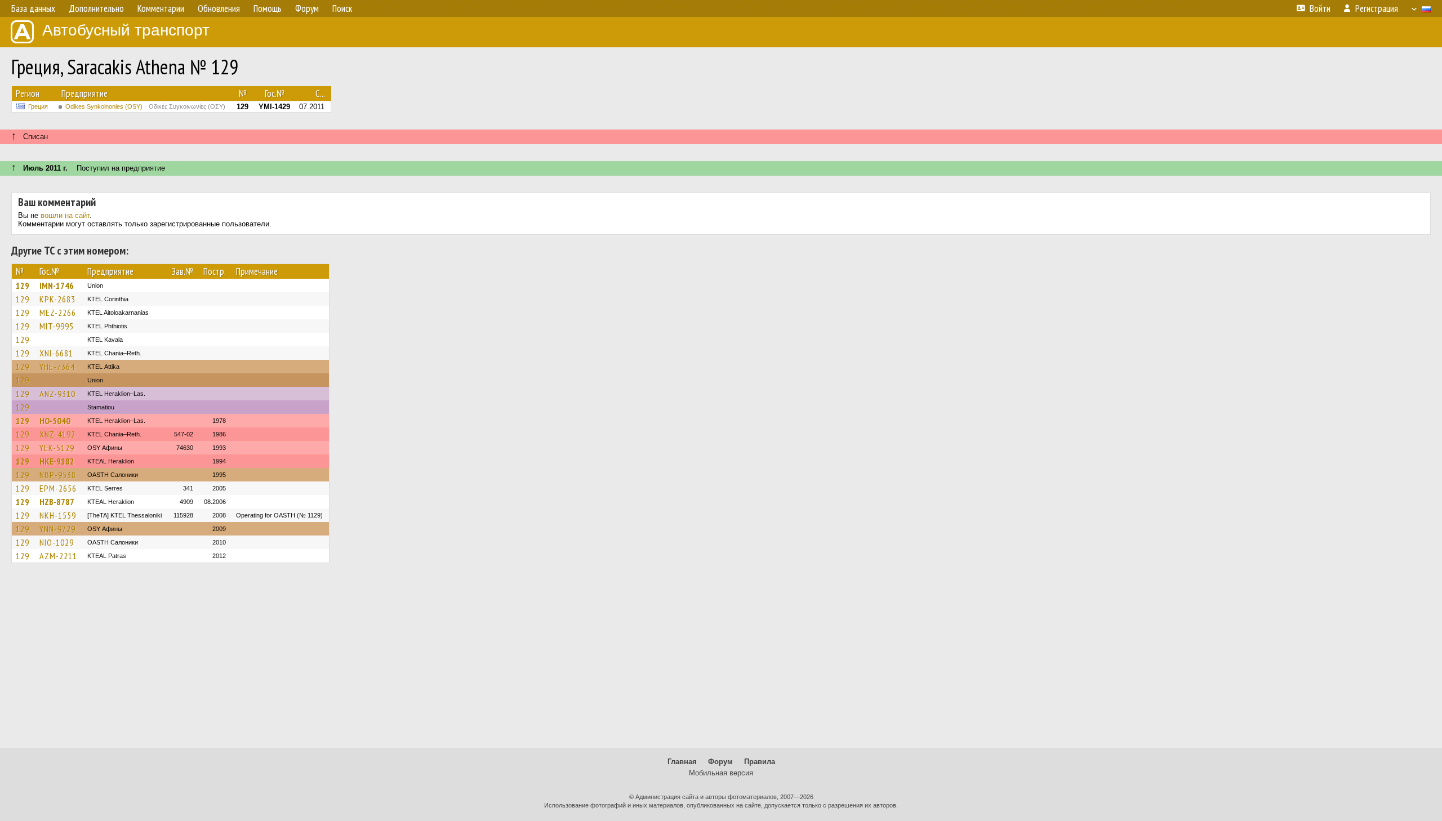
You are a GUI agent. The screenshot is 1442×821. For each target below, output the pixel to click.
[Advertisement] (721, 660)
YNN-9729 (57, 528)
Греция (38, 106)
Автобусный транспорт (126, 30)
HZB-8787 (56, 501)
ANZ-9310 (57, 393)
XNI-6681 (56, 353)
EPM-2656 (58, 488)
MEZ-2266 (57, 312)
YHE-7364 (57, 366)
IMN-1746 (56, 285)
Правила (759, 761)
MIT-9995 (56, 326)
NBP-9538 (57, 474)
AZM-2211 (58, 555)
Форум (720, 761)
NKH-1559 (57, 515)
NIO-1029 (56, 542)
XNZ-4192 (57, 434)
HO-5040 (54, 420)
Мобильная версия (721, 773)
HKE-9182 (56, 461)
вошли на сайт (65, 215)
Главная (682, 761)
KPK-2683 (57, 299)
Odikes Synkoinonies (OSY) (145, 106)
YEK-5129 (56, 447)
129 (22, 285)
